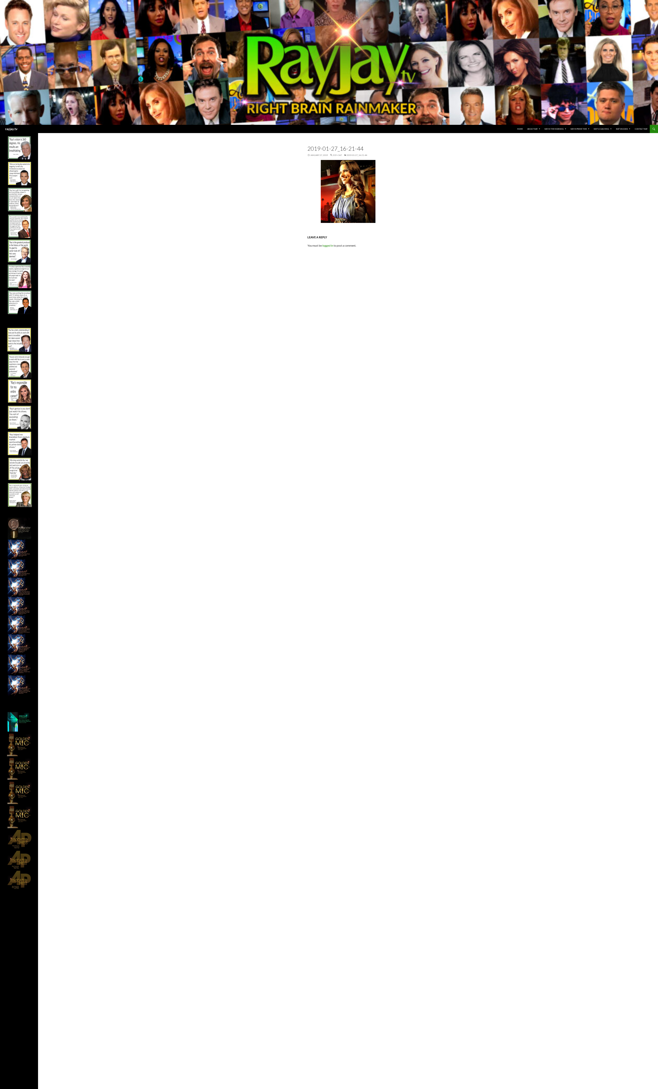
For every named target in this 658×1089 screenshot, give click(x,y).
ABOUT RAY (532, 129)
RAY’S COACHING (601, 129)
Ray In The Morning (554, 129)
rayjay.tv (11, 129)
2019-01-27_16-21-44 (357, 155)
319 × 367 (337, 155)
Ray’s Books (622, 129)
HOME (520, 129)
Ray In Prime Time (579, 129)
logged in (327, 245)
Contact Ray (641, 129)
